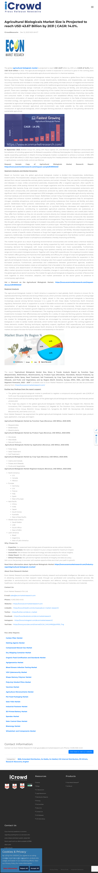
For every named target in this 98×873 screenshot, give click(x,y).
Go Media (44, 759)
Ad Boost (69, 786)
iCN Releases (40, 815)
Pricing (38, 800)
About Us (39, 808)
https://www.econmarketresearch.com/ (30, 385)
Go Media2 (53, 759)
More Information (10, 868)
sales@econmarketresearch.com (23, 595)
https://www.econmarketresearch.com (28, 604)
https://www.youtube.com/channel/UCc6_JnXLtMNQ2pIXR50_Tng (38, 624)
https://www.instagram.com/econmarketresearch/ (34, 620)
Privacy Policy (54, 869)
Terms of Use (64, 869)
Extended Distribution (31, 759)
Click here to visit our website (81, 752)
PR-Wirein (83, 759)
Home (38, 782)
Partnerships (40, 804)
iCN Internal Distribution (68, 759)
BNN (19, 759)
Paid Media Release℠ (73, 782)
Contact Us (39, 811)
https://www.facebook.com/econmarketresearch (32, 616)
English (26, 762)
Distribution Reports (42, 797)
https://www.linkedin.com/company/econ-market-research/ (36, 608)
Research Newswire (14, 762)
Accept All (35, 868)
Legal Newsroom (41, 793)
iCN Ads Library (40, 819)
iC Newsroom (40, 789)
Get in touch (8, 847)
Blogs (37, 786)
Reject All (24, 868)
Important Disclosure (77, 869)
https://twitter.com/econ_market (24, 612)
